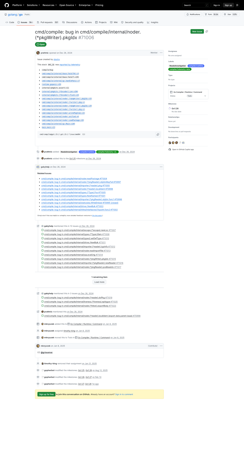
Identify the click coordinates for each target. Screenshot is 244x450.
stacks (57, 59)
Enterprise (84, 5)
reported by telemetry (70, 64)
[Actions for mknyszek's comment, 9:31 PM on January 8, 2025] (161, 346)
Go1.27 (89, 377)
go (21, 14)
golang (12, 14)
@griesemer (47, 352)
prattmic (45, 53)
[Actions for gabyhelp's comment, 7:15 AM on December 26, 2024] (161, 167)
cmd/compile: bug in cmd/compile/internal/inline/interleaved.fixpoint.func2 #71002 (79, 209)
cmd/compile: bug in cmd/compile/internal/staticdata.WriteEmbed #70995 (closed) (79, 202)
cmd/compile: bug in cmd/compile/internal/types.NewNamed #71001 (73, 196)
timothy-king (69, 330)
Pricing (99, 5)
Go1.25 (72, 158)
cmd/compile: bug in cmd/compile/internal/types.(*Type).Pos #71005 (73, 192)
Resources (48, 5)
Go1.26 (89, 370)
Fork (213, 14)
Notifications (195, 14)
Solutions (32, 5)
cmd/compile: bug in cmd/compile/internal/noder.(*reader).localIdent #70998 (77, 189)
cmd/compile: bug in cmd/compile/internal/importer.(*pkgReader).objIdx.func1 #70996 (81, 199)
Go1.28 (88, 384)
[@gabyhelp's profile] (38, 167)
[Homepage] (7, 5)
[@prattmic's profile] (38, 52)
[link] (46, 151)
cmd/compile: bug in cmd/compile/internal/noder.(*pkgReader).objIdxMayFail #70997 (81, 182)
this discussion (97, 215)
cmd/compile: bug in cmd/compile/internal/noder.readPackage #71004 (74, 178)
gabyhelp (45, 167)
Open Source (66, 5)
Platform (17, 5)
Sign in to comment (124, 394)
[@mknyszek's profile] (38, 346)
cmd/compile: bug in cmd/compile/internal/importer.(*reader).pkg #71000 (75, 185)
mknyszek (45, 346)
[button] (157, 134)
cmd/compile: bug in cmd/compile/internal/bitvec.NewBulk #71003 (72, 206)
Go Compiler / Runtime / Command (86, 324)
